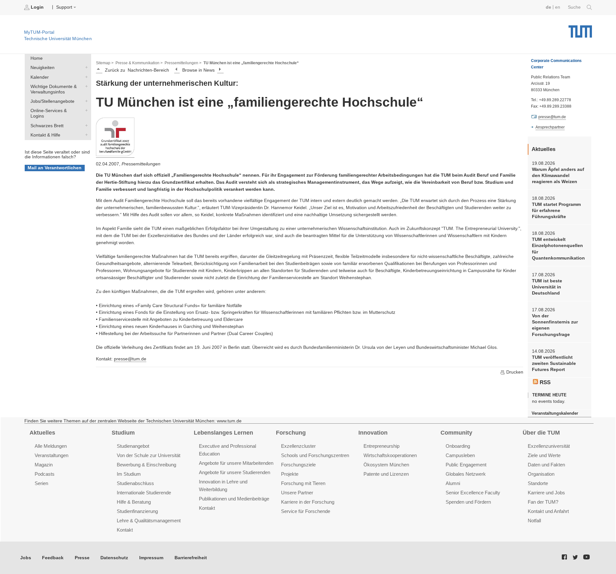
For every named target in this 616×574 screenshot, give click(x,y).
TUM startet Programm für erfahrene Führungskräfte (556, 210)
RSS (544, 382)
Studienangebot (133, 446)
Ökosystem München (386, 464)
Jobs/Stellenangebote (85, 101)
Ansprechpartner (550, 127)
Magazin (44, 464)
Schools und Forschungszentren (315, 455)
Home (36, 58)
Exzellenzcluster (298, 446)
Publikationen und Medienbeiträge (234, 498)
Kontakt (125, 530)
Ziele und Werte (544, 455)
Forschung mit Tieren (303, 483)
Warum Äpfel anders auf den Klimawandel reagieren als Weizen (558, 175)
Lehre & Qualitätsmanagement (149, 520)
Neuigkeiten (85, 67)
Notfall (534, 520)
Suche (575, 7)
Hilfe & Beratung (134, 502)
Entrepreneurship (381, 446)
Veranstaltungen (51, 455)
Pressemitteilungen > (183, 63)
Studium (123, 432)
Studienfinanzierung (137, 511)
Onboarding (458, 446)
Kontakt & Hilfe (85, 134)
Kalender (85, 77)
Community (456, 432)
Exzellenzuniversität (549, 446)
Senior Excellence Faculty (473, 492)
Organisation (541, 474)
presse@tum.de (130, 359)
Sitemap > (105, 63)
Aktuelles (42, 432)
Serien (41, 483)
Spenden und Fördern (468, 502)
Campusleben (460, 455)
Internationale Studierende (144, 492)
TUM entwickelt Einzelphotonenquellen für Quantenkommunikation (558, 249)
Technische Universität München (580, 29)
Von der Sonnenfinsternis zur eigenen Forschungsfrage (555, 325)
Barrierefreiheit (191, 557)
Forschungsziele (298, 464)
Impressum (151, 557)
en (557, 7)
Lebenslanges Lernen (223, 432)
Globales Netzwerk (466, 474)
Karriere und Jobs (546, 492)
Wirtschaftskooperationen (390, 455)
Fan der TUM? (543, 502)
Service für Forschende (305, 511)
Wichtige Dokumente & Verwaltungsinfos (85, 86)
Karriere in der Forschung (307, 502)
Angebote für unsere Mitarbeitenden (236, 463)
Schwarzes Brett (85, 125)
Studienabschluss (135, 483)
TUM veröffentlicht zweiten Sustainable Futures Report (554, 363)
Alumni (453, 483)
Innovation (373, 432)
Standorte (538, 483)
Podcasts (45, 474)
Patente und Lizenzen (386, 474)
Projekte (289, 474)
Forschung (291, 432)
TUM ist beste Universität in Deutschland (547, 287)
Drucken (514, 372)
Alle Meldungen (51, 446)
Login (37, 7)
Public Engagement (466, 464)
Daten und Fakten (546, 464)
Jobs (25, 557)
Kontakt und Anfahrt (548, 511)
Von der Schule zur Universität (148, 455)
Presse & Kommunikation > (139, 63)
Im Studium (129, 474)
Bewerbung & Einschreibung (146, 464)
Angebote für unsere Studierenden (234, 472)
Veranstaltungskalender (555, 413)
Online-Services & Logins (85, 110)
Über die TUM (541, 432)
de (548, 7)
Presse (82, 557)
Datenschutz (114, 557)
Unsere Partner (297, 492)
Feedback (53, 557)
